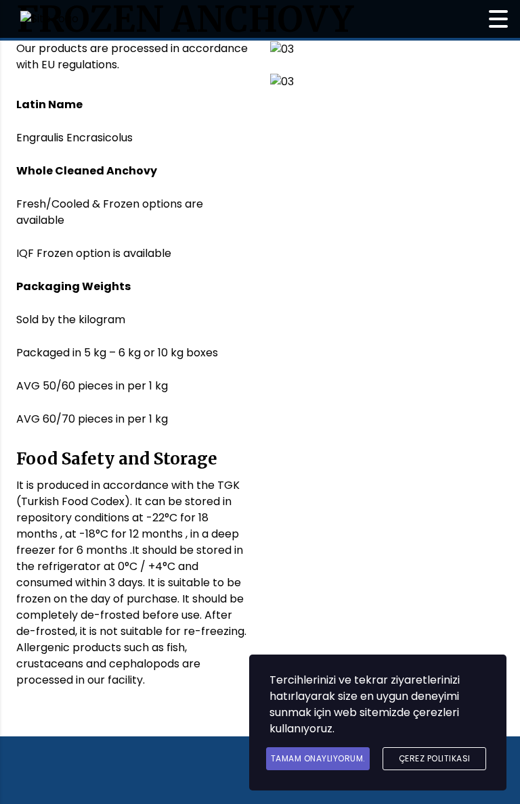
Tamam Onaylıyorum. (318, 758)
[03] (282, 48)
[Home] (49, 18)
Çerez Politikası (435, 758)
